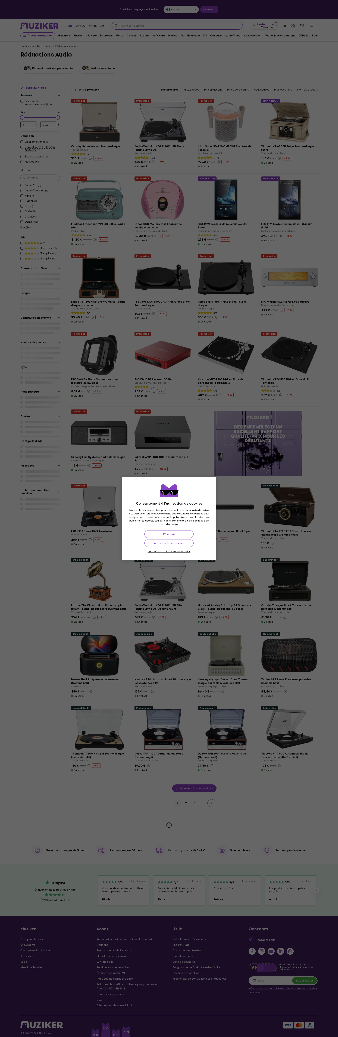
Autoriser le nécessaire (169, 543)
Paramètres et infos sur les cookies (169, 551)
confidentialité (169, 524)
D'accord (169, 534)
